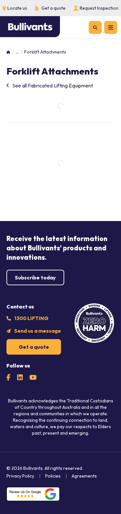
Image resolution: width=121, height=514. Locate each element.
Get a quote (34, 347)
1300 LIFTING (31, 318)
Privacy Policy (20, 476)
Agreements (84, 476)
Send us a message (37, 331)
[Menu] (110, 27)
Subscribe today (35, 277)
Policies (53, 476)
